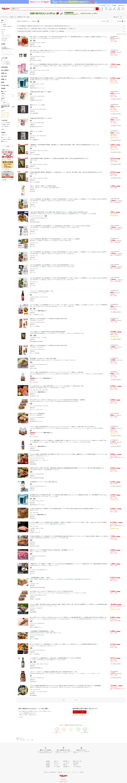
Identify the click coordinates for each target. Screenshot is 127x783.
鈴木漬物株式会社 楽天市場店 (37, 341)
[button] (121, 5)
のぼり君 (33, 191)
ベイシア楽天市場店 (35, 654)
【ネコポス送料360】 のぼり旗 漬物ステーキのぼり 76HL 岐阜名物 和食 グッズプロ (52, 265)
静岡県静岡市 (34, 464)
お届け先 (3, 93)
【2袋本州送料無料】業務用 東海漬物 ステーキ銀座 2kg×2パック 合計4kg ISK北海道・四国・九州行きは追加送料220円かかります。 (66, 172)
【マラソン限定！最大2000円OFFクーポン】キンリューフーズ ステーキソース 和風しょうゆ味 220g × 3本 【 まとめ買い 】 (62, 426)
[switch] (13, 106)
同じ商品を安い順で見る (116, 99)
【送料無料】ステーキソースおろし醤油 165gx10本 (43, 481)
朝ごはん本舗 (34, 368)
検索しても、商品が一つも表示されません (27, 714)
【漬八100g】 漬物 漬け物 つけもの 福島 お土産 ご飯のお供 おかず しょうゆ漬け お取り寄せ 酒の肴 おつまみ (59, 212)
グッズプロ (33, 206)
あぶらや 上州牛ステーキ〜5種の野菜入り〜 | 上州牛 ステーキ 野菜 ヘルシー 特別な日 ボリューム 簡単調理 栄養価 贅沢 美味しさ (64, 644)
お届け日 (3, 98)
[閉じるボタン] (124, 26)
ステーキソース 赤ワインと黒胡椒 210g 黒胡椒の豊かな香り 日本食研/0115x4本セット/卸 (53, 671)
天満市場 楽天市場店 (35, 450)
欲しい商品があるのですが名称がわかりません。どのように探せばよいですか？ (35, 711)
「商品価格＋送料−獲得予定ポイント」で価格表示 (26, 21)
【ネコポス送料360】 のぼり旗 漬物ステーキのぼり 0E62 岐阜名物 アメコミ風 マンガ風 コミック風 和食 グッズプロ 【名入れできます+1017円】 (68, 252)
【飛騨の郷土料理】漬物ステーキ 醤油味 (40, 91)
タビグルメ (33, 573)
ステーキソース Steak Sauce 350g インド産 (41, 291)
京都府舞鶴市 (34, 695)
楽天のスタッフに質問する (79, 712)
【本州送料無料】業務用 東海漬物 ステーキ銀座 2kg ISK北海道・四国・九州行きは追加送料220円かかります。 (60, 158)
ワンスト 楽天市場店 (35, 326)
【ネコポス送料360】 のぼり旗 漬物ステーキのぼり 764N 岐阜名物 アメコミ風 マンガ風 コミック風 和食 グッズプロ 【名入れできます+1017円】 (68, 199)
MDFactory (33, 518)
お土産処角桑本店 (34, 113)
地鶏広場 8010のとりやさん (36, 421)
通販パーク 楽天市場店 (35, 599)
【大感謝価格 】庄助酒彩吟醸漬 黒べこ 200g (42, 631)
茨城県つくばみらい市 (35, 532)
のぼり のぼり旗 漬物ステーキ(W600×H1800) (43, 186)
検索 (8, 54)
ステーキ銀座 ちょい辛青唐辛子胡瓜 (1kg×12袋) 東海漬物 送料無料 (47, 331)
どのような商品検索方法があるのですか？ (27, 713)
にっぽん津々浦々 (34, 382)
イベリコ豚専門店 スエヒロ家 (37, 314)
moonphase (33, 681)
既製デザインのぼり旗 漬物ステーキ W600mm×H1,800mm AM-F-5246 (48, 318)
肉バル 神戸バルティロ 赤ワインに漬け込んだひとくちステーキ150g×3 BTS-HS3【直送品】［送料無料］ (58, 399)
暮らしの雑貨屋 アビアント (36, 627)
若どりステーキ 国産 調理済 (37, 413)
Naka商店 (33, 74)
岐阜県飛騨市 (34, 612)
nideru (32, 300)
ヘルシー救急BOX (34, 638)
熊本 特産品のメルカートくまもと (38, 87)
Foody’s (32, 559)
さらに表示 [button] (4, 40)
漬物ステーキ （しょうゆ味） (38, 104)
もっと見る (20, 717)
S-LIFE (32, 490)
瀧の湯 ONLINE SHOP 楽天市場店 (38, 587)
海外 (5, 91)
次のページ (77, 699)
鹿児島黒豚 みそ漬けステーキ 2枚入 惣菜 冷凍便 (43, 358)
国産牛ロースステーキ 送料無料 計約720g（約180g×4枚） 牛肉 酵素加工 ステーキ (51, 550)
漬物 (32, 739)
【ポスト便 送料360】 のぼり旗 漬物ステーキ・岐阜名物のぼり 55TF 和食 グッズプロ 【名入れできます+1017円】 (60, 225)
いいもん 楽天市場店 (35, 154)
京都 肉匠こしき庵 (35, 395)
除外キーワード (4, 141)
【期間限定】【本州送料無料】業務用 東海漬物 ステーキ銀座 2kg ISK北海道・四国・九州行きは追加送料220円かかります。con (64, 144)
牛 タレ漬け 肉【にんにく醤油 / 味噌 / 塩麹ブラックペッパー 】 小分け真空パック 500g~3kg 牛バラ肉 (56, 386)
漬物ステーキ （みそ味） (36, 131)
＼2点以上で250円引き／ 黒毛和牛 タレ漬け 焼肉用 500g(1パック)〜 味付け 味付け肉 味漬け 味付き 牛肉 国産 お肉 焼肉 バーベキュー (65, 508)
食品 (17, 739)
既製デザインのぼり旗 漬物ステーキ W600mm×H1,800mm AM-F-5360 (48, 345)
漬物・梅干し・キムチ (25, 739)
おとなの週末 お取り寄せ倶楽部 (37, 477)
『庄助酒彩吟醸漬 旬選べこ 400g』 (40, 577)
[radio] (1, 22)
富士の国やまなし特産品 (36, 46)
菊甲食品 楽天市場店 (35, 222)
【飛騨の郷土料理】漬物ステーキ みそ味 (40, 118)
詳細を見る (62, 31)
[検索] (97, 8)
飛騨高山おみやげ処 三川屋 (36, 100)
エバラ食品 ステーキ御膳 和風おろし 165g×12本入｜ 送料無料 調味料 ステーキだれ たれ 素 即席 (55, 658)
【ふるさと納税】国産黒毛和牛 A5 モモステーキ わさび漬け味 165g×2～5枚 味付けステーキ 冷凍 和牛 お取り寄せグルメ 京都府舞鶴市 (65, 685)
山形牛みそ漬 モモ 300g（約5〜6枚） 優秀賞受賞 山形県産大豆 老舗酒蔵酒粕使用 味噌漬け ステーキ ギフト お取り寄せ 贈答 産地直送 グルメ (67, 468)
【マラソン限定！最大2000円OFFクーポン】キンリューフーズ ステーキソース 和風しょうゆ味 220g (56, 372)
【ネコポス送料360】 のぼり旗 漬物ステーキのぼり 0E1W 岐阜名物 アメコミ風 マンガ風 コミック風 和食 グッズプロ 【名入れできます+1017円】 (68, 278)
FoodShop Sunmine (35, 546)
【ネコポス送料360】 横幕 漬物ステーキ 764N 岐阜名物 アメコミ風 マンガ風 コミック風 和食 (55, 239)
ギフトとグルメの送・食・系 (37, 409)
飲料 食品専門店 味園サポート (37, 667)
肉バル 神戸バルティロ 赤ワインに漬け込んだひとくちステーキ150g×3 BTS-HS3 (51, 591)
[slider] (1, 49)
